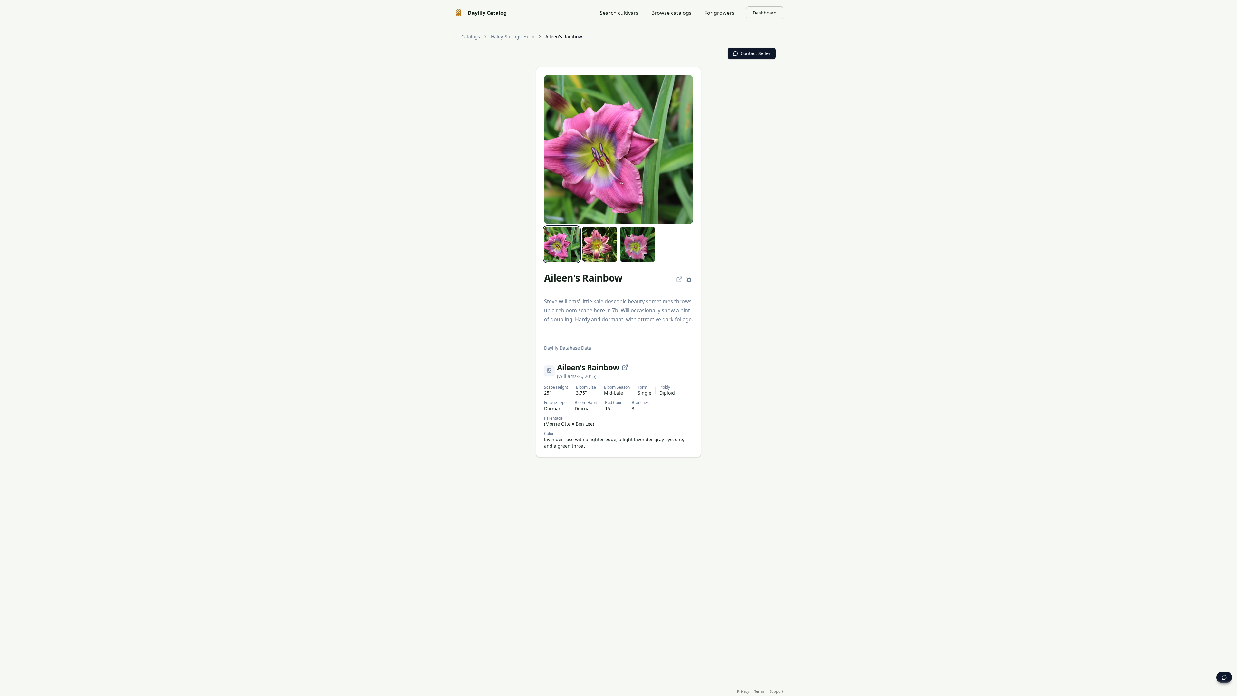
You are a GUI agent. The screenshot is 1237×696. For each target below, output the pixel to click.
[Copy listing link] (688, 279)
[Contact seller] (1224, 677)
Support (776, 691)
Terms (759, 691)
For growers (719, 12)
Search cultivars (619, 12)
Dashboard (765, 13)
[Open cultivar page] (625, 367)
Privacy (743, 691)
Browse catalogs (671, 12)
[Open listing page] (679, 279)
